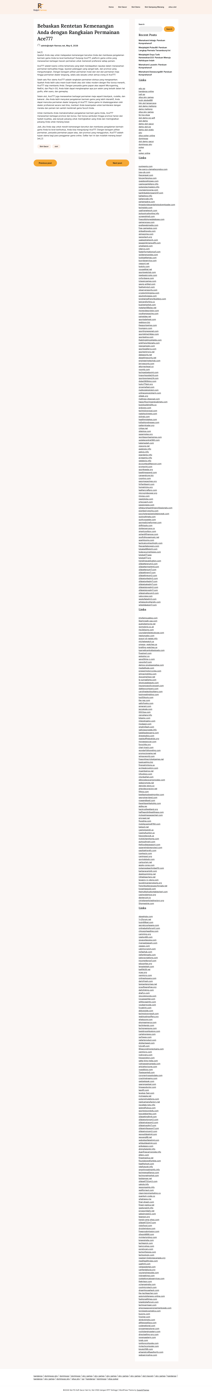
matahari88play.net (147, 307)
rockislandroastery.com (149, 1331)
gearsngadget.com (147, 1084)
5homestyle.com (146, 903)
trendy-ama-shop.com (149, 1219)
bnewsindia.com (146, 1240)
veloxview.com (145, 596)
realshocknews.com (148, 413)
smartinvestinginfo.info (149, 1169)
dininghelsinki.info (147, 1149)
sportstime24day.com (149, 334)
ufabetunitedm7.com (148, 581)
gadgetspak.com (146, 1081)
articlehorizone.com (148, 1066)
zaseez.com (144, 946)
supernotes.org (146, 434)
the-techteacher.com (148, 1293)
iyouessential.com (147, 999)
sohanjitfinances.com (148, 534)
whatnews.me (145, 1199)
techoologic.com (146, 1255)
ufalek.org (143, 396)
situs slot (172, 7)
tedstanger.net (145, 1178)
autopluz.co (144, 656)
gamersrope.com (146, 222)
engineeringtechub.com (149, 360)
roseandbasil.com (147, 800)
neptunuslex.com (146, 635)
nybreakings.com (147, 1275)
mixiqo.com (144, 496)
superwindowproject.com (150, 847)
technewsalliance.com (149, 1172)
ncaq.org (143, 972)
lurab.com (143, 1340)
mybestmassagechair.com (151, 815)
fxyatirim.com (145, 1007)
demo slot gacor (146, 124)
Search (142, 24)
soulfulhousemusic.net (149, 537)
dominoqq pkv (145, 144)
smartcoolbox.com (147, 531)
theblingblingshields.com (150, 340)
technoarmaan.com (147, 1305)
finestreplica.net (146, 1158)
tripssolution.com (147, 1057)
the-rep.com (144, 700)
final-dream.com (146, 1202)
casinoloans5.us (146, 830)
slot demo (143, 121)
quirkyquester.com (147, 519)
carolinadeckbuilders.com (151, 691)
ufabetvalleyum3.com (149, 593)
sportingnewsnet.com (149, 331)
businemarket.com (147, 304)
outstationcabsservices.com (151, 1278)
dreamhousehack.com (149, 1290)
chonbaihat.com (146, 777)
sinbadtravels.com (147, 231)
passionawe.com (146, 505)
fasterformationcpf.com (149, 251)
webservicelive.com (148, 1355)
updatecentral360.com (149, 440)
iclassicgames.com (147, 281)
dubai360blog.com (147, 381)
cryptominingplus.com (149, 293)
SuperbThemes (143, 1390)
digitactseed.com (147, 1043)
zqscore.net (144, 446)
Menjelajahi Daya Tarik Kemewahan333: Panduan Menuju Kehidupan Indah (155, 57)
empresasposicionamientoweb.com (155, 1308)
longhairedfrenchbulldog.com (152, 299)
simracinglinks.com (147, 674)
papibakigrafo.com (147, 850)
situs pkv (76, 1379)
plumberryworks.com (148, 510)
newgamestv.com (147, 346)
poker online (144, 153)
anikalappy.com (146, 1146)
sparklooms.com (146, 540)
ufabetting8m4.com (148, 1116)
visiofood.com (145, 1225)
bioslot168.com (146, 1349)
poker (141, 147)
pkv (140, 132)
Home (111, 7)
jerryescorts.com (146, 363)
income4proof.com (147, 960)
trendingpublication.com (150, 561)
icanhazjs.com (145, 853)
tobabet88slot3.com (148, 549)
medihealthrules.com (148, 1261)
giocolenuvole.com (147, 996)
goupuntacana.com (147, 940)
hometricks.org (146, 487)
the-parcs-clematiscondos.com (153, 169)
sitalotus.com (145, 431)
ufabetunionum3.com (148, 1119)
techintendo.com (146, 1025)
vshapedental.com (147, 1266)
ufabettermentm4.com (149, 566)
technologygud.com (148, 410)
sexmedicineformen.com (150, 522)
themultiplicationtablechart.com (153, 891)
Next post (117, 163)
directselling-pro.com (149, 1334)
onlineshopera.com (147, 978)
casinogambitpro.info (148, 184)
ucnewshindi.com (147, 216)
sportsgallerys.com (147, 349)
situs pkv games (146, 97)
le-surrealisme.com (147, 679)
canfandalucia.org (147, 1269)
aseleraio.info (145, 449)
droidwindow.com (147, 1228)
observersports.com (148, 290)
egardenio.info (145, 455)
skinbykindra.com (147, 1319)
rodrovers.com (145, 1055)
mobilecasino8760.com (149, 824)
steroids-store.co (146, 785)
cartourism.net (145, 862)
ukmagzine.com (146, 234)
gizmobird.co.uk (146, 626)
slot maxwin (147, 1376)
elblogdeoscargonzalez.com (152, 780)
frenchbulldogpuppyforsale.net (153, 886)
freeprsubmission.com (149, 1231)
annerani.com (145, 706)
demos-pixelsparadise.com (151, 665)
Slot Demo (136, 7)
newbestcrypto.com (148, 275)
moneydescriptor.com (149, 310)
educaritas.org (145, 963)
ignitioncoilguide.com (149, 1343)
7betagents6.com (147, 1072)
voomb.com (144, 369)
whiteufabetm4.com (148, 1143)
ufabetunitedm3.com (148, 578)
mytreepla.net (145, 1096)
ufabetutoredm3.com (148, 587)
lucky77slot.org (146, 384)
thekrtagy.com (145, 1281)
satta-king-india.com (148, 1060)
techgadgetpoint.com (148, 372)
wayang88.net (145, 1137)
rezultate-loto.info (147, 1105)
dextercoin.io (145, 897)
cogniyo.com (145, 478)
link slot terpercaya (147, 103)
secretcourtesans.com (149, 925)
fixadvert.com (145, 653)
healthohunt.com (146, 1163)
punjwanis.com (145, 166)
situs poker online (147, 135)
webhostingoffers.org (149, 1016)
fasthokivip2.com (147, 287)
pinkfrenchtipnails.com (149, 343)
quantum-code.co (147, 1196)
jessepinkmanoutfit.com (150, 243)
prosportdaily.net (146, 1211)
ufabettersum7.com (147, 569)
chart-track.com (146, 747)
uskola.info (144, 1184)
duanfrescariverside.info (150, 1152)
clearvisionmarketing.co (150, 1193)
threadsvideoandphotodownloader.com (157, 204)
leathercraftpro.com (148, 490)
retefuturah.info (146, 1166)
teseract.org (144, 1216)
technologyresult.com (149, 1013)
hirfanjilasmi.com (146, 484)
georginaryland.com (148, 797)
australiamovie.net (147, 624)
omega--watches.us (148, 644)
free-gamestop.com (148, 228)
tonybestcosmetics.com (150, 1311)
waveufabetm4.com (148, 1134)
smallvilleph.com (146, 727)
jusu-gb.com (144, 172)
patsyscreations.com (148, 957)
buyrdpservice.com (148, 260)
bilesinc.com (144, 718)
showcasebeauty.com (149, 682)
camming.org (145, 934)
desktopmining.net (147, 874)
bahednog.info (145, 196)
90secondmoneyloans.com (151, 1049)
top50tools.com (146, 697)
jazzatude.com (145, 709)
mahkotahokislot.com (149, 390)
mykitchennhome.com (149, 838)
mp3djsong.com (146, 629)
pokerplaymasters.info (149, 187)
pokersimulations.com (149, 1099)
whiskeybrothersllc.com (150, 602)
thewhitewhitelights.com (150, 803)
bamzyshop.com (146, 1246)
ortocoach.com (146, 502)
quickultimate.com (147, 516)
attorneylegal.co (146, 366)
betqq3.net (144, 827)
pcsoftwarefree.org (147, 987)
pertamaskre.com (147, 201)
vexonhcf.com (145, 662)
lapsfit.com (144, 1090)
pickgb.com (144, 416)
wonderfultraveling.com (150, 750)
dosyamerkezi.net (147, 677)
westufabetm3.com (147, 599)
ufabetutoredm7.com (148, 590)
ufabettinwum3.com (148, 575)
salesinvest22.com (147, 1213)
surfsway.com (145, 1037)
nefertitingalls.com (147, 954)
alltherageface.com (147, 1322)
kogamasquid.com (147, 888)
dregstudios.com (146, 735)
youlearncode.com (147, 1004)
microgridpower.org (148, 493)
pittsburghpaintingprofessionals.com (155, 508)
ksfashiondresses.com (149, 422)
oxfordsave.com (146, 278)
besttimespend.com (148, 472)
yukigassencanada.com (149, 1063)
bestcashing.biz (146, 762)
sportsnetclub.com (147, 272)
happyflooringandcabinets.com (153, 402)
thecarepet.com (146, 175)
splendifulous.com (147, 1108)
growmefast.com (146, 387)
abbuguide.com (146, 1010)
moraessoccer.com (147, 741)
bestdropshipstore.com (149, 1031)
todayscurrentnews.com (150, 552)
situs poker (113, 1379)
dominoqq (143, 138)
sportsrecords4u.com (149, 1110)
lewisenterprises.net (148, 984)
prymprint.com (145, 466)
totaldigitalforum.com (149, 1302)
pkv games (87, 1376)
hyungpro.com (145, 328)
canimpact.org (145, 856)
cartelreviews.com (147, 1034)
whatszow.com (145, 1019)
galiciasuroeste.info (148, 730)
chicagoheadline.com (148, 931)
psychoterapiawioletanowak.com (154, 513)
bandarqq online (146, 91)
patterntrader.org (146, 425)
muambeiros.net (146, 771)
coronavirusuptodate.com (150, 1075)
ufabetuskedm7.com (148, 584)
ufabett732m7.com (147, 1222)
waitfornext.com (146, 1190)
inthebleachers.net (147, 877)
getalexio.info (145, 460)
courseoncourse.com (148, 190)
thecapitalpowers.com (149, 546)
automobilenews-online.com (152, 1296)
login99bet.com (146, 922)
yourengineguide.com (149, 1272)
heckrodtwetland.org (148, 809)
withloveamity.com (147, 1002)
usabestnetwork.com (148, 240)
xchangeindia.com (147, 1284)
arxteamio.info (145, 457)
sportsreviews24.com (149, 378)
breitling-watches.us (148, 647)
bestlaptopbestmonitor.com (151, 794)
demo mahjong (145, 109)
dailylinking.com (146, 990)
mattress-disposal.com (149, 399)
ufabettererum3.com (148, 563)
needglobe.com (146, 499)
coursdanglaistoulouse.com (151, 632)
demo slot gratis (146, 129)
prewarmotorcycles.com (150, 671)
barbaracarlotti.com (148, 871)
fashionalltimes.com (148, 1299)
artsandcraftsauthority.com (151, 1352)
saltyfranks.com (146, 703)
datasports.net (145, 354)
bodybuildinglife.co (148, 405)
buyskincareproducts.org (150, 883)
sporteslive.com (146, 337)
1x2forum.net (145, 919)
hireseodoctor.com (147, 1087)
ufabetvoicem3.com (148, 1131)
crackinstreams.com (148, 1078)
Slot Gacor (122, 7)
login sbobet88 (146, 100)
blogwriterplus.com (148, 178)
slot (56, 146)
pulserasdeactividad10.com (151, 868)
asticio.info (144, 452)
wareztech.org (145, 237)
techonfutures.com (147, 1252)
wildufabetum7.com (148, 605)
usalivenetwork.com (148, 210)
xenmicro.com (145, 975)
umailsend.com (146, 246)
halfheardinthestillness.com (151, 812)
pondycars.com (146, 1249)
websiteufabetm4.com (149, 1140)
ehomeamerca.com (147, 1022)
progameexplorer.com (149, 1328)
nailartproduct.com (147, 1040)
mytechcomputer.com (149, 1346)
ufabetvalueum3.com (148, 1122)
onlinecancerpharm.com (150, 393)
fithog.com (144, 791)
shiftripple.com (145, 525)
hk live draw (144, 115)
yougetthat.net (145, 269)
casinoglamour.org (147, 894)
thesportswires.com (148, 325)
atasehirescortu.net (147, 357)
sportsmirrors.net (146, 352)
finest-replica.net (146, 1205)
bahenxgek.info (146, 198)
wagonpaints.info (147, 1187)
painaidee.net (145, 316)
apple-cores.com (146, 865)
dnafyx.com (144, 993)
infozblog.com (145, 774)
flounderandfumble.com (150, 1160)
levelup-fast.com (146, 1093)
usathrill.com (144, 1264)
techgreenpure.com (148, 1028)
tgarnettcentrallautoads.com (152, 650)
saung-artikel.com (147, 284)
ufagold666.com (146, 1234)
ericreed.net (144, 818)
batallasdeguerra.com (149, 732)
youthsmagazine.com (148, 313)
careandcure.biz (146, 475)
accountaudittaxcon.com (150, 463)
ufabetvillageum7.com (149, 1128)
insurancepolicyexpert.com (151, 685)
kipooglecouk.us (146, 835)
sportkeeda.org (146, 469)
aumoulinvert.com (147, 841)
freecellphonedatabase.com (151, 219)
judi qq (142, 94)
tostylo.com (144, 266)
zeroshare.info (145, 715)
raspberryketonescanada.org (152, 1258)
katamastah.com (146, 443)
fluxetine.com (145, 821)
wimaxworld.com (147, 756)
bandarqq (38, 1376)
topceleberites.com (147, 1113)
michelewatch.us (146, 641)
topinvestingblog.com (149, 694)
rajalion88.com (145, 937)
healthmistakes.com (148, 419)
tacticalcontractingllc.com (150, 543)
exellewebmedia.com (148, 225)
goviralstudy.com (147, 859)
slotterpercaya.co (147, 528)
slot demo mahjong (147, 106)
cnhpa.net (143, 428)
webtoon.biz (144, 322)
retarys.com (144, 249)
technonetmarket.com (149, 1175)
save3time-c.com (147, 659)
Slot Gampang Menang (154, 7)
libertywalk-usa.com (148, 621)
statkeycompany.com (148, 688)
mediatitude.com (146, 668)
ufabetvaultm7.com (147, 1125)
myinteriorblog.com (148, 1237)
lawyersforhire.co (147, 301)
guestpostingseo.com (149, 181)
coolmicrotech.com (148, 1287)
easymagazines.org (148, 481)
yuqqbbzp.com (146, 1069)
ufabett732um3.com (148, 1181)
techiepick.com (146, 1243)
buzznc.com (144, 1314)
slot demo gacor (146, 141)
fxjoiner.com (144, 1317)
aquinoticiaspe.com (148, 296)
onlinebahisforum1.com (149, 928)
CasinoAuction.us (147, 833)
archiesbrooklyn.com (148, 768)
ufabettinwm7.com (147, 572)
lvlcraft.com (144, 1046)
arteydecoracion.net (148, 788)
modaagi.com (145, 724)
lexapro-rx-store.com (149, 880)
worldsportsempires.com (150, 437)
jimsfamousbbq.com (148, 618)
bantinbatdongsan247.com (151, 193)
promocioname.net (147, 753)
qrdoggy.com (145, 407)
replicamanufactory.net (149, 1102)
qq (140, 150)
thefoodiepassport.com (149, 844)
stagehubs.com (146, 916)
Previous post (45, 163)
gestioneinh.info (146, 1208)
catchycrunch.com (147, 949)
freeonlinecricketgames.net (151, 759)
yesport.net (144, 263)
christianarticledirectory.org (151, 900)
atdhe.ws (143, 806)
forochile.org (145, 744)
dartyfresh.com (146, 981)
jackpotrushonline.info (149, 213)
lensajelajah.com (146, 966)
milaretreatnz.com (147, 721)
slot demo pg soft (147, 118)
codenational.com (147, 1325)
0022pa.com (145, 712)
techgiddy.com (145, 207)
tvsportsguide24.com (148, 375)
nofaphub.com (145, 952)
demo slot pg (145, 126)
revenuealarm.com (147, 1337)
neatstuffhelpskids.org (149, 738)
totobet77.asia (145, 555)
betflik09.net (144, 969)
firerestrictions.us (147, 765)
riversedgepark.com (148, 943)
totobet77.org (145, 558)
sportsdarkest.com (147, 319)
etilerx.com (144, 1155)
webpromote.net (146, 783)
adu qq (142, 88)
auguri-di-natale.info (148, 638)
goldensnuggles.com (148, 254)
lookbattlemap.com (148, 257)
